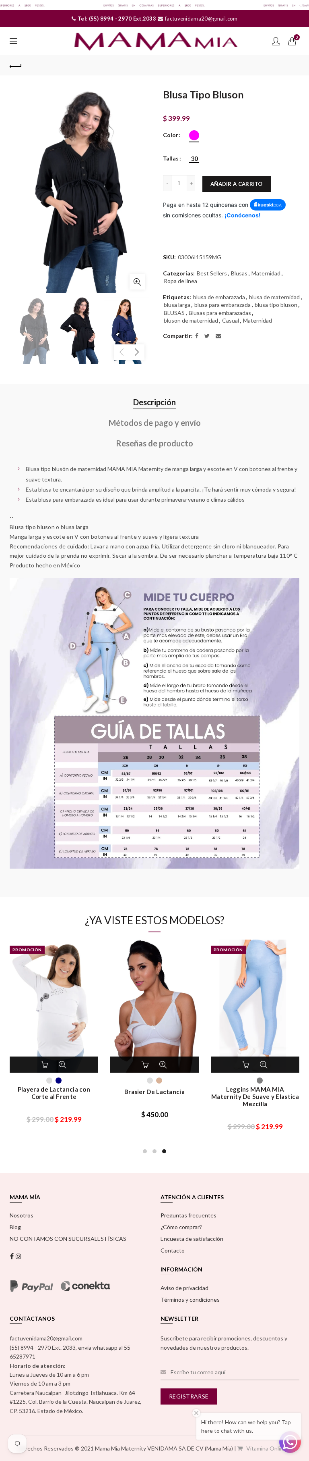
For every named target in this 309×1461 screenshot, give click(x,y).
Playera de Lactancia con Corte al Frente (54, 1093)
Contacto (173, 1250)
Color (170, 135)
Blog (15, 1226)
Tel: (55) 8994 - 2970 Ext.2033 (116, 18)
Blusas (239, 273)
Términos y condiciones (190, 1299)
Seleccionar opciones (45, 1065)
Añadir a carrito (236, 184)
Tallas (171, 158)
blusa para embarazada (222, 304)
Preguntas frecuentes (188, 1215)
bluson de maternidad (191, 320)
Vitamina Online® (268, 1448)
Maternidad (265, 273)
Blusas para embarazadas (220, 312)
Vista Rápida (62, 1065)
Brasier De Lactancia (154, 1091)
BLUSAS (174, 312)
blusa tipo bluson (276, 304)
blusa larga (177, 304)
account (276, 41)
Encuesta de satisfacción (192, 1238)
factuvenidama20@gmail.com (201, 18)
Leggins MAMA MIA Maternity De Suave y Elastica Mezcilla (255, 1096)
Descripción (154, 402)
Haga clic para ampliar (137, 282)
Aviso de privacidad (184, 1287)
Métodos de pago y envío (155, 422)
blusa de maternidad (274, 297)
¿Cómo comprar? (181, 1226)
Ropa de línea (180, 280)
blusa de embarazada (219, 297)
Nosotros (21, 1215)
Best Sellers (212, 273)
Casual (230, 320)
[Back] (16, 65)
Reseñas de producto (154, 443)
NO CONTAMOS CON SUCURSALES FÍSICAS (68, 1238)
